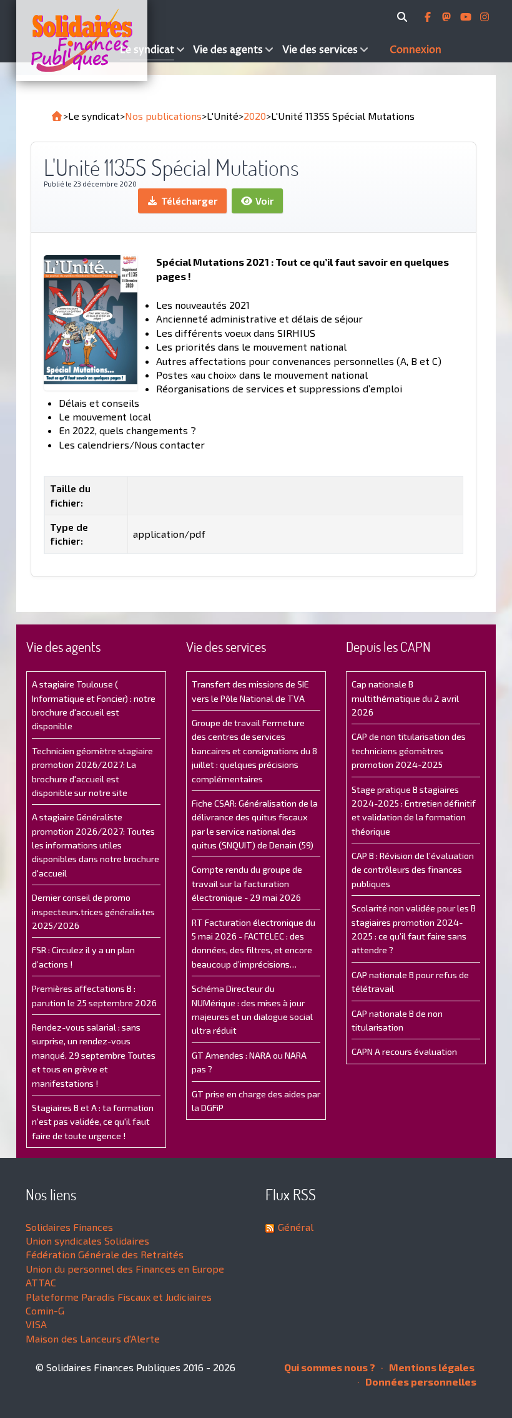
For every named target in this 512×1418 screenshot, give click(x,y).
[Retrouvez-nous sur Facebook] (428, 17)
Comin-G (45, 1310)
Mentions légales (431, 1367)
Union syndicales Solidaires (87, 1240)
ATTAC (41, 1282)
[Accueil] (66, 40)
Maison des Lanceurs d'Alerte (93, 1338)
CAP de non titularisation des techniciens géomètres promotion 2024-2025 (409, 750)
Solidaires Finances (69, 1227)
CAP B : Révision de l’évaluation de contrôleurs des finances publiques (413, 869)
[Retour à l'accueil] (57, 116)
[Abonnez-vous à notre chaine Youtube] (467, 17)
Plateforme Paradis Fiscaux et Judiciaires (119, 1297)
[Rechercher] (404, 16)
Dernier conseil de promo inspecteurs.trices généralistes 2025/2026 (93, 911)
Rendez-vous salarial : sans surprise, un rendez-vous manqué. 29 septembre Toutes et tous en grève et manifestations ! (93, 1055)
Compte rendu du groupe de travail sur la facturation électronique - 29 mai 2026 (247, 883)
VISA (36, 1324)
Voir (263, 200)
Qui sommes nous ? (329, 1367)
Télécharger (188, 200)
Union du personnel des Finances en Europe (125, 1269)
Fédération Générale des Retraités (105, 1254)
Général (295, 1227)
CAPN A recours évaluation (404, 1051)
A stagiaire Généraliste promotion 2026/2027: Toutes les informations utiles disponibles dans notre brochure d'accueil (95, 845)
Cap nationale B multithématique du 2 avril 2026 (405, 698)
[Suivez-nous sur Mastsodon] (447, 17)
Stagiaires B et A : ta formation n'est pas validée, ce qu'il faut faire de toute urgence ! (93, 1121)
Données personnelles (419, 1381)
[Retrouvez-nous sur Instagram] (484, 17)
